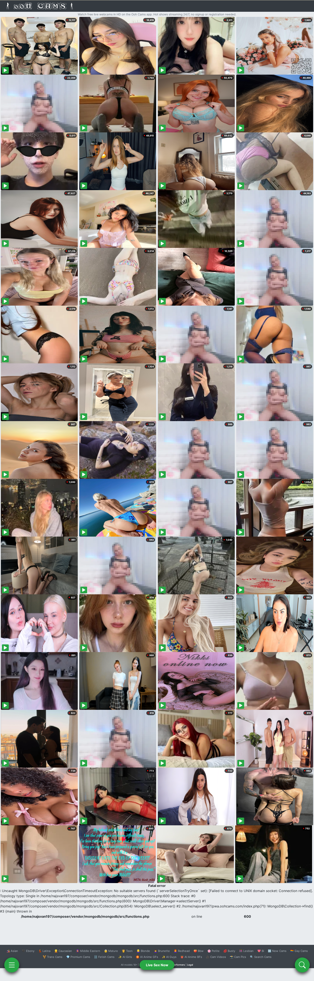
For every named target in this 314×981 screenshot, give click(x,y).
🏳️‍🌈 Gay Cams (299, 951)
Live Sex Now (157, 965)
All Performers (177, 964)
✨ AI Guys (169, 957)
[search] (302, 964)
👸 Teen (127, 951)
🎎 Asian (12, 951)
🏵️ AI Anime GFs (147, 957)
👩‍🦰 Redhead (182, 951)
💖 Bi (260, 951)
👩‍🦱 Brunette (162, 951)
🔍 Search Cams (260, 957)
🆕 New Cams (277, 951)
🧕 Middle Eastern (88, 951)
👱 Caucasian (63, 951)
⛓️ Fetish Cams (104, 957)
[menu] (11, 964)
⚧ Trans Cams (52, 957)
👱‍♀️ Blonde (143, 951)
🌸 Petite (213, 951)
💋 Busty (229, 951)
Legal (190, 964)
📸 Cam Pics (238, 957)
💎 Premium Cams (78, 957)
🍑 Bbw (199, 951)
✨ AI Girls (125, 957)
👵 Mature (111, 951)
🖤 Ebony (28, 951)
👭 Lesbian (246, 951)
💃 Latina (44, 951)
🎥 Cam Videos (216, 957)
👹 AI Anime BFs (191, 957)
